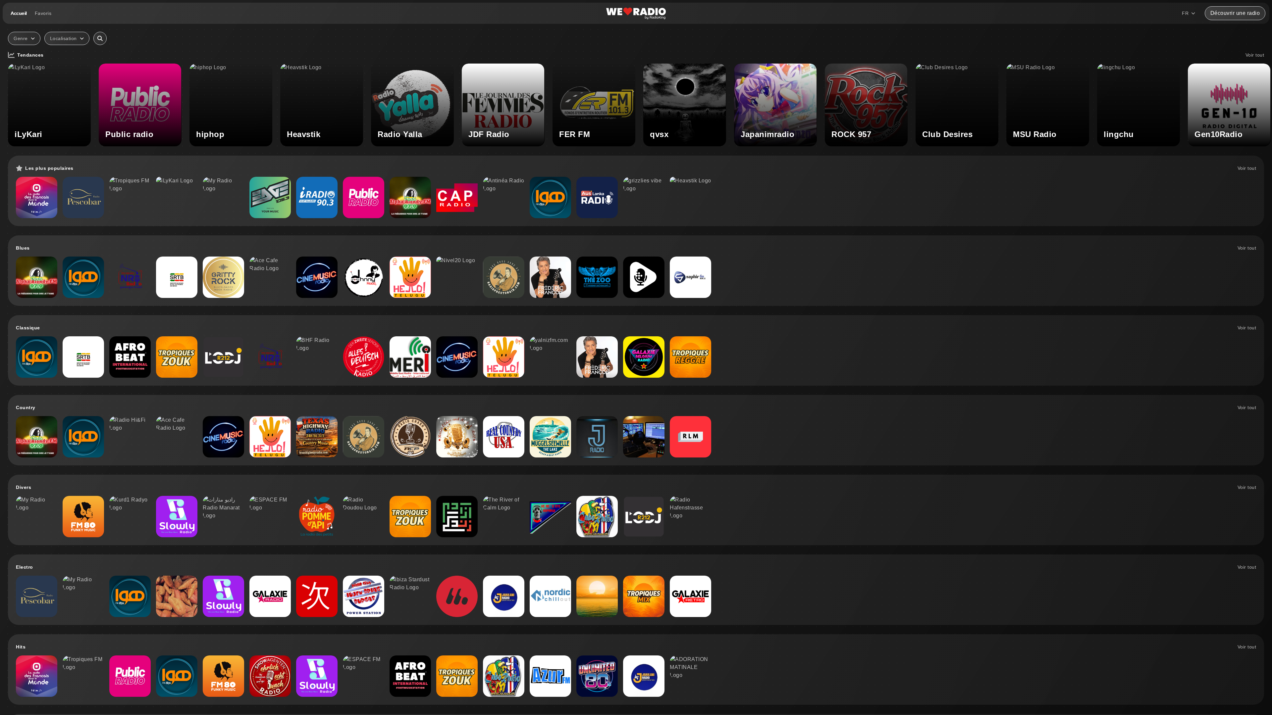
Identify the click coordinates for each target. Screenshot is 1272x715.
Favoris (43, 13)
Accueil (19, 13)
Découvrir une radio (1235, 13)
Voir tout (1255, 55)
